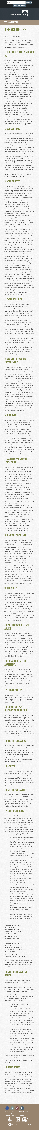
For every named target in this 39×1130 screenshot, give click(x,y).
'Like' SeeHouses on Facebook (7, 1108)
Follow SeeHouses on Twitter (12, 1108)
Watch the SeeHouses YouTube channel (17, 1108)
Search (29, 2)
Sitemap (8, 1115)
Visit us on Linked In (22, 1108)
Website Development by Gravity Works (23, 1125)
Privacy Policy (13, 1115)
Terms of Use (21, 1115)
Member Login (19, 5)
